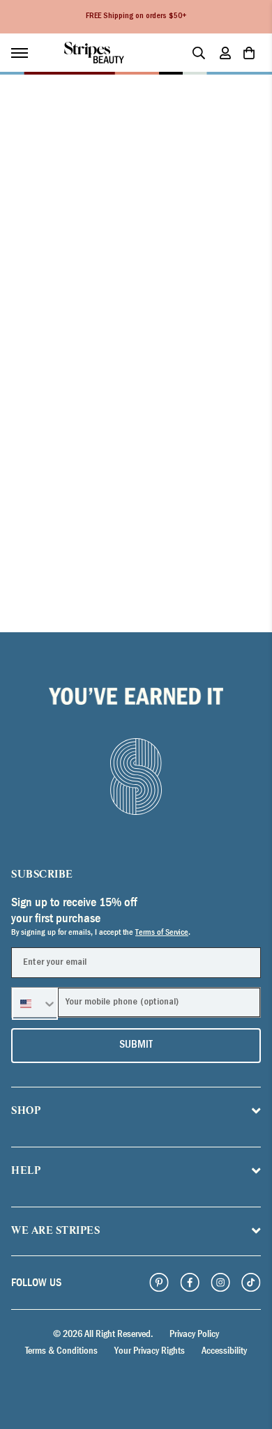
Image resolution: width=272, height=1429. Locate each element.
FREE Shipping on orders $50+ (136, 17)
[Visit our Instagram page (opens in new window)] (220, 1282)
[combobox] (35, 1004)
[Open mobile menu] (26, 53)
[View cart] (249, 53)
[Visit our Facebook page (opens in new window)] (189, 1282)
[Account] (225, 53)
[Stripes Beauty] (94, 52)
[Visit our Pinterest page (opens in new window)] (159, 1282)
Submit (136, 1045)
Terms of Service (161, 932)
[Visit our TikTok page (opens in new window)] (251, 1282)
